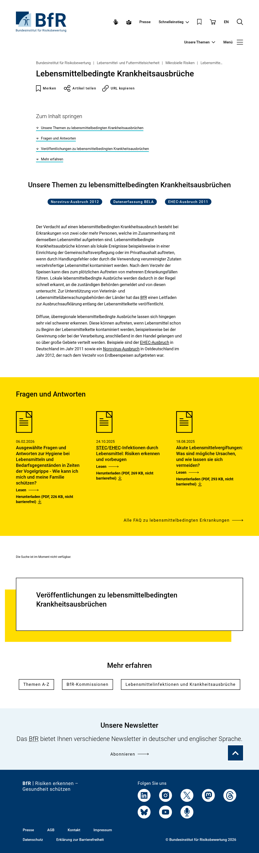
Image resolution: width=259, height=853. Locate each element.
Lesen (21, 490)
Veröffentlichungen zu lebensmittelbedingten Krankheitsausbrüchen (95, 149)
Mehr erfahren (52, 159)
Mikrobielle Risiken (180, 63)
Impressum (102, 830)
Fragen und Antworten (58, 138)
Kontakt (74, 830)
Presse (145, 22)
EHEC (115, 447)
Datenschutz (33, 839)
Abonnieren (122, 754)
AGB (50, 830)
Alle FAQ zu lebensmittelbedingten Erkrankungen (177, 520)
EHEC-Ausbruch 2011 (188, 202)
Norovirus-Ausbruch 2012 (75, 202)
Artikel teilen (84, 88)
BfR (143, 297)
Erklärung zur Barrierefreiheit (80, 839)
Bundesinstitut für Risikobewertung (63, 63)
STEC (101, 447)
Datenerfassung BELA (133, 202)
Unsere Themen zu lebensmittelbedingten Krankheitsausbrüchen (92, 128)
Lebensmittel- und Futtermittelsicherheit (128, 63)
